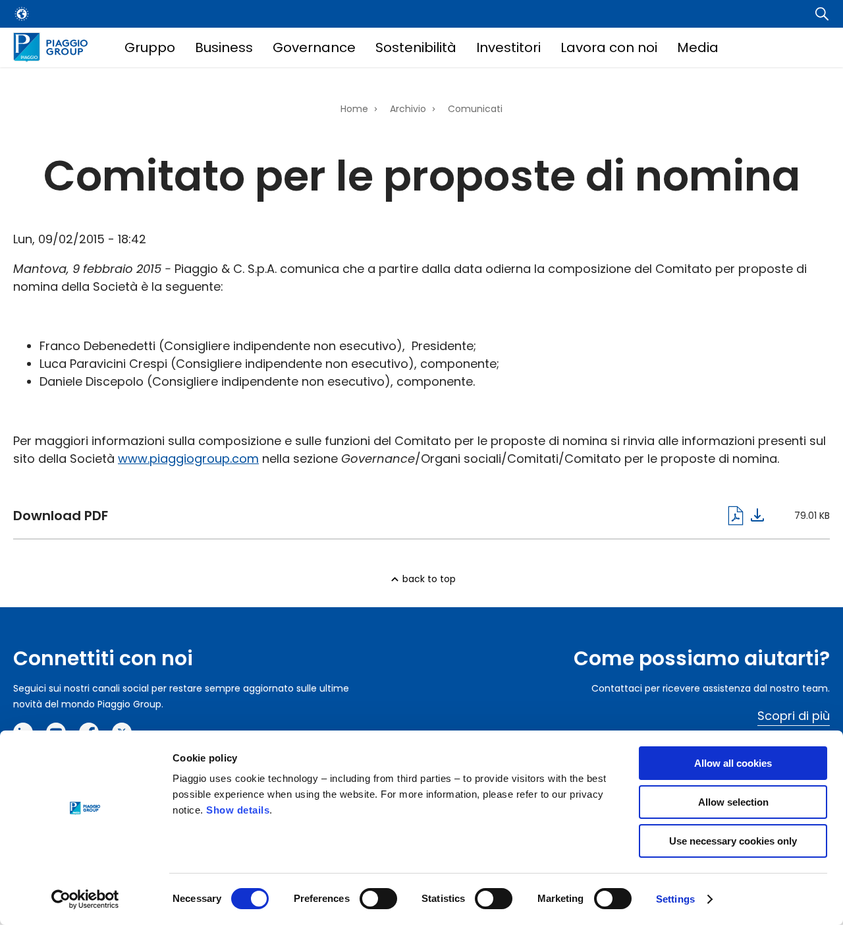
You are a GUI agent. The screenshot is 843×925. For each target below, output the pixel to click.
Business (224, 47)
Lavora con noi (608, 47)
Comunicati (475, 108)
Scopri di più (793, 715)
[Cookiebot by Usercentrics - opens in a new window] (85, 899)
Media (698, 47)
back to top (429, 578)
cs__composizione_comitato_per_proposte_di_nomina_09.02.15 (388, 515)
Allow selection (733, 802)
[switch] (378, 898)
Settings (675, 899)
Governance (314, 47)
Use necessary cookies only (733, 841)
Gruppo (149, 47)
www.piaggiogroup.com (188, 458)
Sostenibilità (415, 47)
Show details (237, 810)
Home (354, 108)
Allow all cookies (733, 763)
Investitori (508, 47)
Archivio (408, 108)
